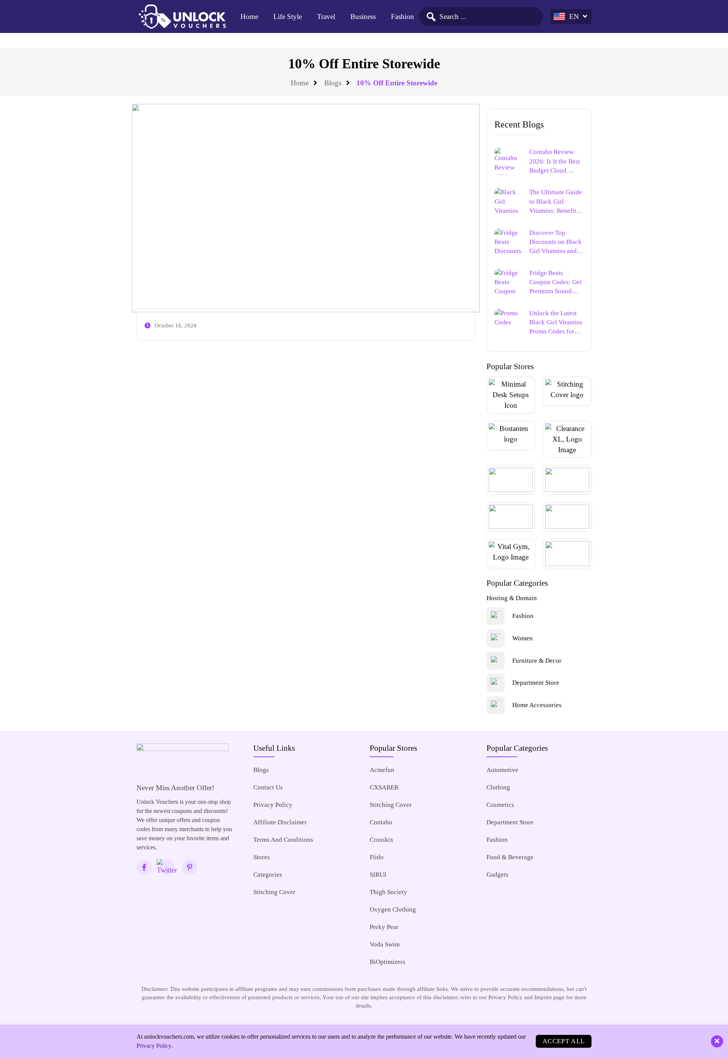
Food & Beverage (509, 857)
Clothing (498, 787)
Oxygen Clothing (393, 909)
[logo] (182, 16)
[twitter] (166, 867)
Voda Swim (385, 944)
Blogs (332, 83)
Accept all (564, 1041)
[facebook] (144, 867)
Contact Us (268, 787)
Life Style (287, 16)
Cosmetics (500, 804)
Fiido (377, 857)
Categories (267, 874)
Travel (326, 16)
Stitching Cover (274, 892)
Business (363, 16)
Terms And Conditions (283, 839)
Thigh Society (388, 892)
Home (249, 16)
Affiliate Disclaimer (280, 822)
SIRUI (378, 874)
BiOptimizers (387, 961)
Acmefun (382, 769)
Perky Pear (384, 927)
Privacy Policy (272, 804)
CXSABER (384, 787)
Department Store (509, 822)
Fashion (402, 16)
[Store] (510, 395)
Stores (261, 857)
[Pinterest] (189, 867)
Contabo (381, 822)
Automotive (502, 769)
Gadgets (497, 874)
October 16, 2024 (175, 325)
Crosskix (382, 839)
